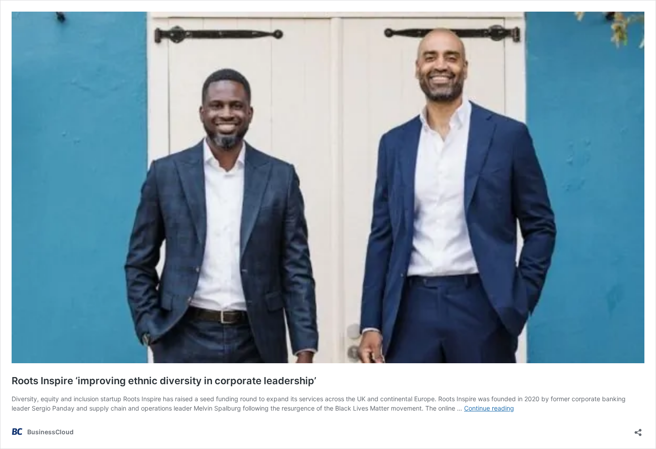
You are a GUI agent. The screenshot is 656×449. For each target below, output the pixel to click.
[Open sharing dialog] (638, 429)
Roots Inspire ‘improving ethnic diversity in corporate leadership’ (164, 380)
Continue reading (489, 408)
